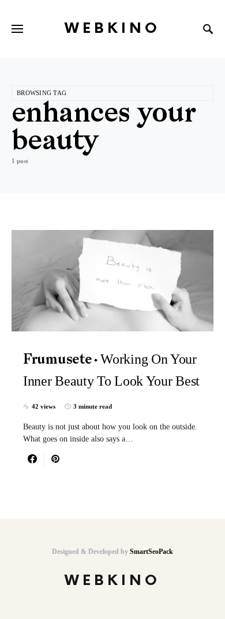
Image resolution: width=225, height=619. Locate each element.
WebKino (112, 28)
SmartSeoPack (151, 552)
